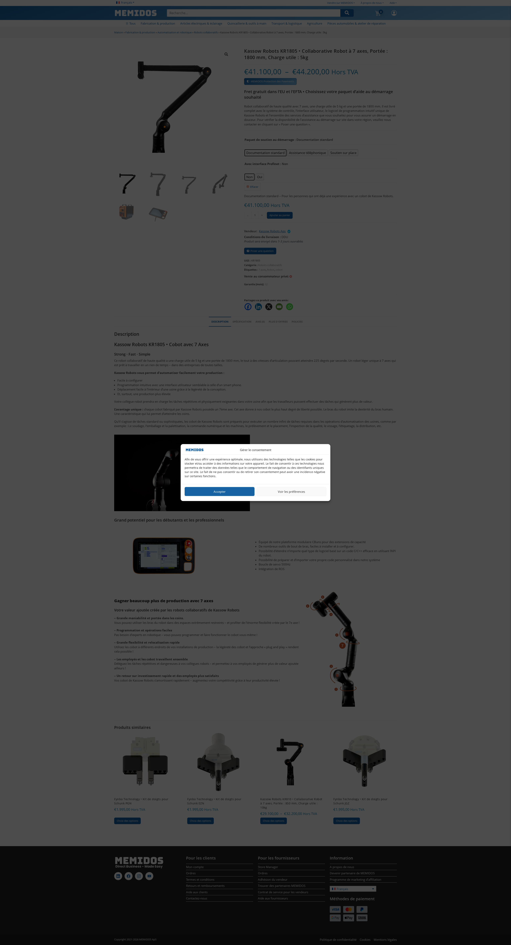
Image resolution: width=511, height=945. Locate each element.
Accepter (220, 492)
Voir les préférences (291, 492)
